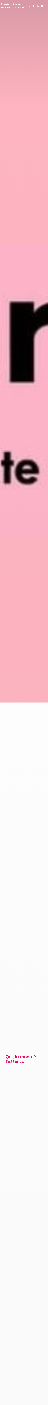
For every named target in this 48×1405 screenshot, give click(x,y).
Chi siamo (17, 4)
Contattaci (19, 7)
